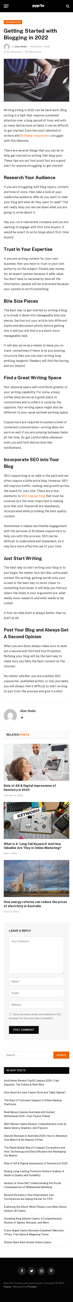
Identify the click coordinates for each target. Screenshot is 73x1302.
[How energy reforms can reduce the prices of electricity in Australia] (36, 878)
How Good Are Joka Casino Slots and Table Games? (35, 1092)
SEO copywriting (33, 496)
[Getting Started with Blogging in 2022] (36, 80)
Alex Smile (21, 46)
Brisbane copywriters (35, 135)
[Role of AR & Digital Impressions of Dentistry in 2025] (36, 762)
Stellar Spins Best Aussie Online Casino (27, 1242)
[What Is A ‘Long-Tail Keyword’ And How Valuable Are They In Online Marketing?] (36, 820)
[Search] (67, 6)
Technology (13, 22)
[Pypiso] (38, 6)
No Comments (15, 52)
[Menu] (6, 6)
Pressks (32, 1286)
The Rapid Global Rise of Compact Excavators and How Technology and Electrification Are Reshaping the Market (35, 1151)
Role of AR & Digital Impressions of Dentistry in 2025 (36, 1163)
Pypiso (7, 1286)
